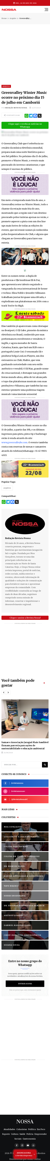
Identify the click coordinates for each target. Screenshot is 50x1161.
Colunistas (21, 1129)
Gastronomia (29, 1139)
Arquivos (7, 488)
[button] (3, 692)
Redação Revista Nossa (16, 108)
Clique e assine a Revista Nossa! (25, 618)
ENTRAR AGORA (25, 984)
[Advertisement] (25, 49)
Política (32, 1129)
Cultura (14, 1134)
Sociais (17, 1139)
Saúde (22, 1134)
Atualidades (9, 1129)
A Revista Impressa (23, 1154)
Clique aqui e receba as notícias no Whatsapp (25, 125)
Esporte (6, 1134)
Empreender (40, 1134)
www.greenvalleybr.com (14, 442)
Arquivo (13, 18)
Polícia (29, 1134)
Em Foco (41, 1129)
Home (4, 18)
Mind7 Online (34, 1159)
